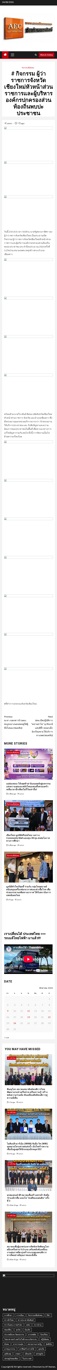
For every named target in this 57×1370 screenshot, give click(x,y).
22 (49, 1017)
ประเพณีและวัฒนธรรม (14, 1334)
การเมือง (20, 1315)
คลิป (28, 1325)
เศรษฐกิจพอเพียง (11, 1358)
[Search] (35, 54)
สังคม (6, 1344)
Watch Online (46, 55)
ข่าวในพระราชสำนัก (13, 1325)
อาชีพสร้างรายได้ (26, 1349)
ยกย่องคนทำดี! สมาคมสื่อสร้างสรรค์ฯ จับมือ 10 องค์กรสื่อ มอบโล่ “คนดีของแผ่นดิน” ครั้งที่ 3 (28, 1198)
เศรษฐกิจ (39, 1354)
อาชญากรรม (9, 1349)
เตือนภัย (28, 1354)
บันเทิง (27, 1329)
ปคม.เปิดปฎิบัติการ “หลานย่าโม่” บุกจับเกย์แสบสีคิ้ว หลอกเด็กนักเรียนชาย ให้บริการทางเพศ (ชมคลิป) (42, 726)
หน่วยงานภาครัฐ (35, 1344)
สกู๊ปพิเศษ (45, 1339)
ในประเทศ (26, 1358)
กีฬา (48, 1315)
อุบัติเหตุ (7, 1354)
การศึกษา (8, 1315)
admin (9, 123)
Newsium (37, 1366)
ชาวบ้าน (38, 1325)
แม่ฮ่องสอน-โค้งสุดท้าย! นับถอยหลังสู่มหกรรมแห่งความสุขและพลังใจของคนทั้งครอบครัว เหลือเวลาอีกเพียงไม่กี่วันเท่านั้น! (28, 786)
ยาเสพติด (32, 1334)
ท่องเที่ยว (8, 1329)
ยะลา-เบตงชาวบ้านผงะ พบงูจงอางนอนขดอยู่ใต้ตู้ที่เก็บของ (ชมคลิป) (16, 722)
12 (28, 1011)
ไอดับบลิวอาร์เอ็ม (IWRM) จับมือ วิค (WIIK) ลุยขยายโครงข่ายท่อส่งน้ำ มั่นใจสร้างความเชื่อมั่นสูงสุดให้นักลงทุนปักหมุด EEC (28, 1146)
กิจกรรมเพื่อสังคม (28, 68)
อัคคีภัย (49, 1344)
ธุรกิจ (18, 1329)
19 (28, 1017)
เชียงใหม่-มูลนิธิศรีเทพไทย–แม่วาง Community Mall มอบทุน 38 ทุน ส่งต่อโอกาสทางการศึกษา (28, 838)
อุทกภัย (41, 1349)
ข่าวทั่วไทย (12, 1058)
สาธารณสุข (18, 1344)
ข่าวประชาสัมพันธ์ (26, 1320)
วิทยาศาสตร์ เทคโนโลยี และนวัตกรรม (20, 1339)
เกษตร (18, 1354)
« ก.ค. (6, 1037)
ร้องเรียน (44, 1334)
